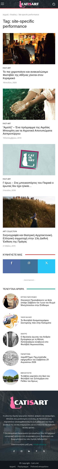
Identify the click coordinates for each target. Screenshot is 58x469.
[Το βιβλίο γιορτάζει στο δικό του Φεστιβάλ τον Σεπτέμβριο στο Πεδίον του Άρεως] (11, 377)
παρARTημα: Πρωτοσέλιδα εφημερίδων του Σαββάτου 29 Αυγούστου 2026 (35, 359)
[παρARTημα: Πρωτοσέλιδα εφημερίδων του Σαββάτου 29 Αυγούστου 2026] (11, 358)
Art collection (10, 231)
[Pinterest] (36, 451)
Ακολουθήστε (29, 260)
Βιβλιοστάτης (26, 373)
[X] (44, 451)
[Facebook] (14, 451)
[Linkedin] (29, 451)
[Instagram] (21, 451)
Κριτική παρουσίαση (29, 297)
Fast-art (7, 68)
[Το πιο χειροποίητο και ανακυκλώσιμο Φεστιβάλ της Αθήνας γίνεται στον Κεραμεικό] (29, 48)
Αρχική (5, 14)
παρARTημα (25, 354)
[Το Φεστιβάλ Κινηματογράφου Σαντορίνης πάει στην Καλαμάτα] (11, 320)
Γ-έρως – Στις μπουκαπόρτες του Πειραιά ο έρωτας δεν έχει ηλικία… (28, 184)
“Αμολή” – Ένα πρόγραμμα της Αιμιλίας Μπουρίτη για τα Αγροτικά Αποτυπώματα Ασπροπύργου (27, 130)
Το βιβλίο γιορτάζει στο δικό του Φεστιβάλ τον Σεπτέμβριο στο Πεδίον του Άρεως (35, 378)
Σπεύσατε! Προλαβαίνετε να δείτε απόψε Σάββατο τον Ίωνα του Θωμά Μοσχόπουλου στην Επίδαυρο (38, 302)
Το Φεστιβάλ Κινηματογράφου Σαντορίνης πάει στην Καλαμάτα (36, 321)
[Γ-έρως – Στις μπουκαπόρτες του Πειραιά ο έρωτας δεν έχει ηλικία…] (29, 159)
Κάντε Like (11, 260)
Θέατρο (24, 333)
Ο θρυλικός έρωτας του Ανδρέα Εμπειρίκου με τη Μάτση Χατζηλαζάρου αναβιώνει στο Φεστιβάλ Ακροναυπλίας (35, 341)
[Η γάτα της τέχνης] (29, 4)
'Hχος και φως (26, 317)
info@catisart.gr (40, 444)
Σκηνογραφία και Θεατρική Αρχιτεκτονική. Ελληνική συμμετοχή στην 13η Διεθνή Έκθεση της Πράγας (28, 238)
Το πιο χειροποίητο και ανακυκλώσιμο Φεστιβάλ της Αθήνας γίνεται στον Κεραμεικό (25, 75)
